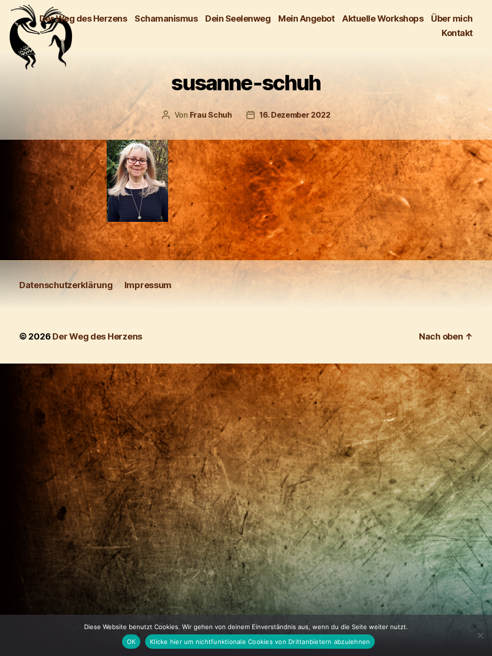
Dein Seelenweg (238, 18)
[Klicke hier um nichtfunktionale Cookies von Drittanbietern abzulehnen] (480, 635)
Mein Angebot (306, 18)
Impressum (148, 285)
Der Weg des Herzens (83, 18)
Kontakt (457, 33)
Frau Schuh (211, 115)
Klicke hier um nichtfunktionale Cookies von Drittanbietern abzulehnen (260, 641)
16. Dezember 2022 (294, 115)
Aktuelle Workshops (382, 18)
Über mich (452, 18)
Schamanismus (166, 18)
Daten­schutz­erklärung (66, 285)
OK (131, 641)
